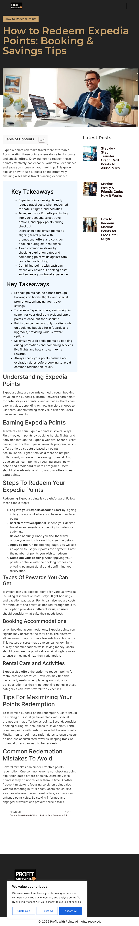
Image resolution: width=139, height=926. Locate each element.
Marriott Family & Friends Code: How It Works (112, 189)
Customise (23, 910)
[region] (47, 900)
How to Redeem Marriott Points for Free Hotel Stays (109, 229)
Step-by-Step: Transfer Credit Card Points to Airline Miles (110, 158)
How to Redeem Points (20, 19)
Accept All (71, 910)
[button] (129, 6)
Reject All (47, 910)
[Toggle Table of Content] (40, 140)
